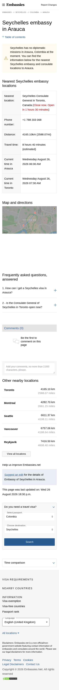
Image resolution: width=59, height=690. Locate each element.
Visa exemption (11, 601)
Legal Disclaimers (13, 664)
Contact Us (32, 664)
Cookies (28, 660)
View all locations (16, 454)
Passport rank (10, 611)
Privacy (6, 660)
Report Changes (49, 5)
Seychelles (20, 12)
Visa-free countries (13, 606)
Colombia (34, 12)
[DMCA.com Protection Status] (9, 678)
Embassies (6, 12)
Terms (17, 660)
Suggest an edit (13, 474)
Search (29, 542)
